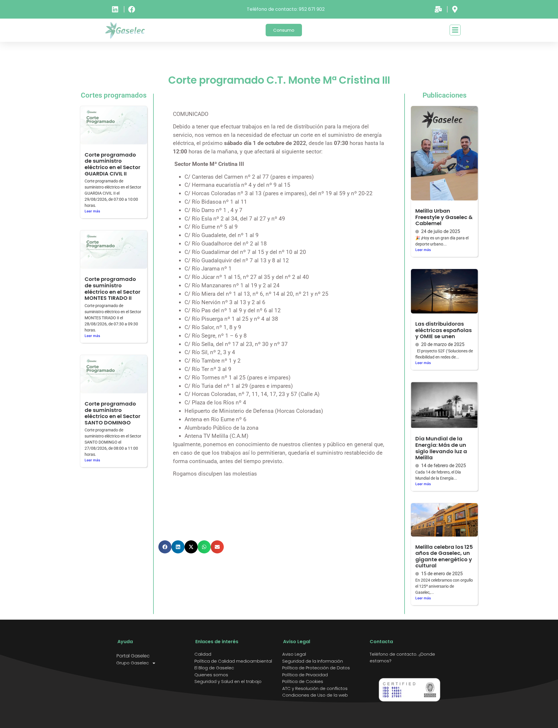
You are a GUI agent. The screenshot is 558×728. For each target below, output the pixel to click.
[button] (164, 546)
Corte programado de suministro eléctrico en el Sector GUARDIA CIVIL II (112, 164)
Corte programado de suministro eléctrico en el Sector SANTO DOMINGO (112, 413)
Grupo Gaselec (132, 663)
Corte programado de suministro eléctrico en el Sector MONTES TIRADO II (112, 288)
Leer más (92, 211)
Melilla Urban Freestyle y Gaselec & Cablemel (444, 217)
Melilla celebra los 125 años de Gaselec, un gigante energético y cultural (444, 556)
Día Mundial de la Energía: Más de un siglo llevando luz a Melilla (441, 448)
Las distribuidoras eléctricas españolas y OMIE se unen (443, 330)
